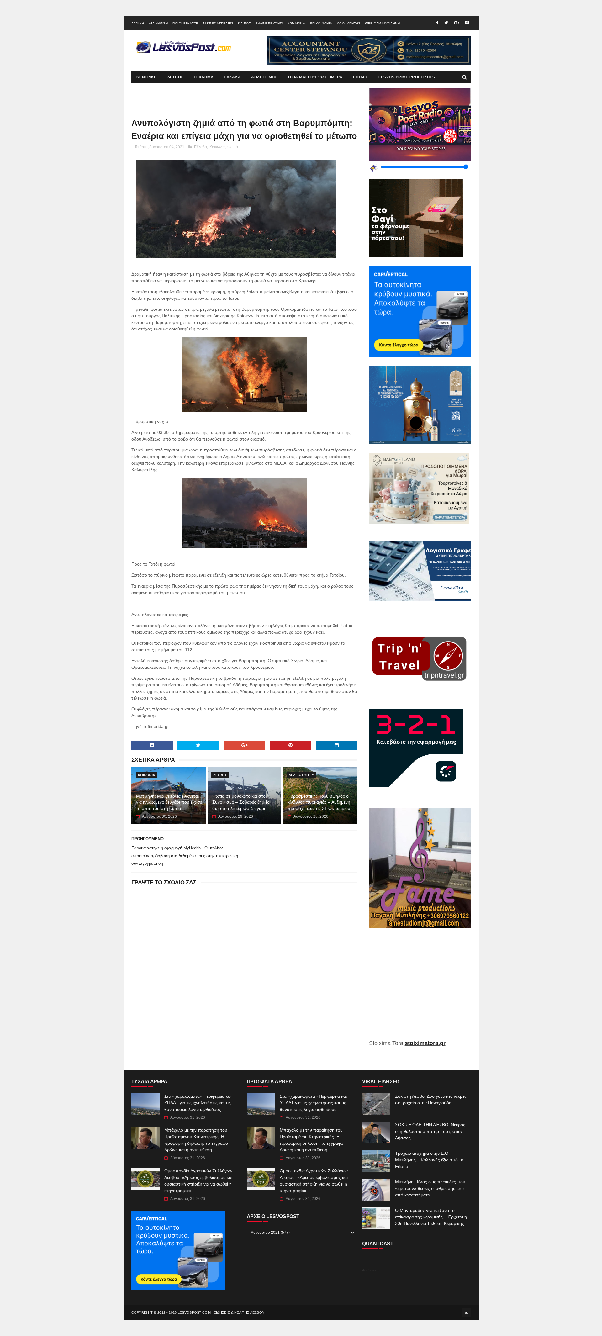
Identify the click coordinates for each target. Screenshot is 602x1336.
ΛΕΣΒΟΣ (175, 77)
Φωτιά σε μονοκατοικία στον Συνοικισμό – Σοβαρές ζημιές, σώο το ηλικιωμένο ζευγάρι (241, 802)
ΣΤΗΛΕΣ (360, 77)
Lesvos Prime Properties (406, 77)
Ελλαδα (200, 147)
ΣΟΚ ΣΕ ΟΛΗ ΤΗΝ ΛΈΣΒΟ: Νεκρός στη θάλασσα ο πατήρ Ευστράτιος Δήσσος (430, 1131)
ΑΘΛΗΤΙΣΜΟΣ (264, 77)
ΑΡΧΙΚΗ (137, 23)
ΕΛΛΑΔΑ (232, 77)
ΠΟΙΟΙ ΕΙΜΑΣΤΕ (185, 23)
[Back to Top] (466, 1312)
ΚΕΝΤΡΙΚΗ (146, 77)
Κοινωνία (217, 147)
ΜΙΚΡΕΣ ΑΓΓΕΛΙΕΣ (218, 23)
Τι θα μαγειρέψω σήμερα (315, 77)
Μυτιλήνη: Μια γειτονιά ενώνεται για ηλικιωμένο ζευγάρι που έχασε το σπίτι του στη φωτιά (169, 802)
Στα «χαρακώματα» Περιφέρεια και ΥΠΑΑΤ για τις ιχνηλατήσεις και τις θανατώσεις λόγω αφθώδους (197, 1103)
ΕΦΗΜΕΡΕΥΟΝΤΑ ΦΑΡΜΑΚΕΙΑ (280, 23)
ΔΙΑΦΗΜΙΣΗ (158, 23)
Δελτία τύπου (301, 775)
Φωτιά (232, 147)
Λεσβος (220, 775)
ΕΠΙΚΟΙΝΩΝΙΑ (321, 23)
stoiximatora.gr (425, 1043)
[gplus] (457, 23)
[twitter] (446, 23)
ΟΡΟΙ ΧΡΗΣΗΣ (349, 23)
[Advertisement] (420, 988)
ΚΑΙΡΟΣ (244, 23)
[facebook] (437, 23)
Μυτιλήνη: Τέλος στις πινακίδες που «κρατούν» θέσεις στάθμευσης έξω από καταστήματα (430, 1188)
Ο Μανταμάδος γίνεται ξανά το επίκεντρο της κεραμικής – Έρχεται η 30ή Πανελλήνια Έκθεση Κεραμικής (431, 1217)
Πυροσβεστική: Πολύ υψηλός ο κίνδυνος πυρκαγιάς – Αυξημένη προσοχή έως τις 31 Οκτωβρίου (319, 802)
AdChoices (370, 1270)
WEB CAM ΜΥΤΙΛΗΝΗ (382, 23)
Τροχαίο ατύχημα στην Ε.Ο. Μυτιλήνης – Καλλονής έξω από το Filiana (429, 1160)
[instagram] (467, 23)
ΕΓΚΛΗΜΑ (204, 77)
